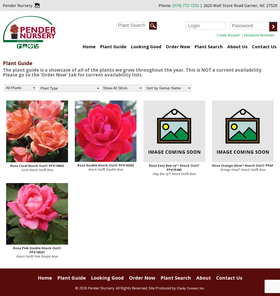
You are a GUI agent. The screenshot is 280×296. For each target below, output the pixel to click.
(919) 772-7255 (185, 5)
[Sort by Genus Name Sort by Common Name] (168, 88)
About (203, 278)
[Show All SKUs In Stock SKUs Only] (122, 88)
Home (89, 47)
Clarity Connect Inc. (191, 288)
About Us (237, 47)
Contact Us (264, 47)
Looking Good (146, 47)
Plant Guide (113, 47)
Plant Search (208, 47)
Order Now (178, 47)
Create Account (228, 35)
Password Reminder (259, 35)
